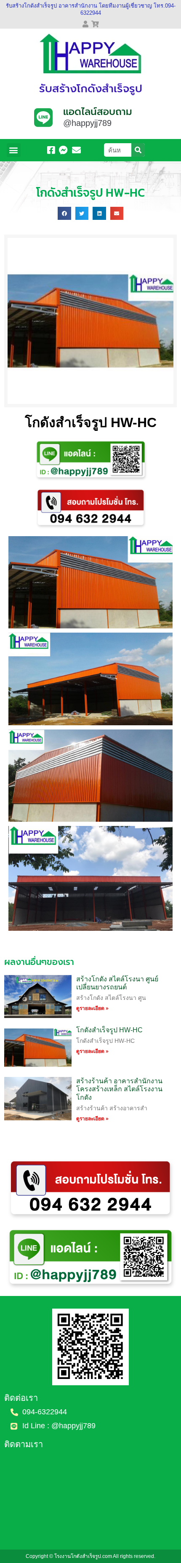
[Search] (138, 150)
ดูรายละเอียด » (92, 1008)
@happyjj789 (87, 123)
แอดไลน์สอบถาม (97, 111)
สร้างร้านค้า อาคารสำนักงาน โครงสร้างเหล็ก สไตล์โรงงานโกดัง (119, 1089)
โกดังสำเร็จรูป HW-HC (109, 1030)
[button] (14, 150)
